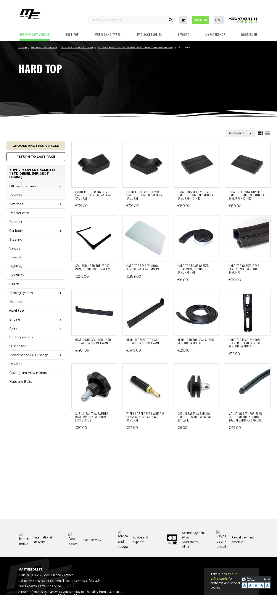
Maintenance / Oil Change (29, 355)
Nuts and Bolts (20, 382)
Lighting (15, 266)
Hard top (16, 311)
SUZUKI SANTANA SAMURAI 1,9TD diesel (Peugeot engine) (32, 174)
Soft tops (16, 204)
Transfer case (19, 213)
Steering (15, 240)
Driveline (16, 364)
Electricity (16, 275)
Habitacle (16, 302)
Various (14, 248)
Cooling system (21, 337)
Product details (94, 165)
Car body (16, 231)
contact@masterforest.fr (82, 581)
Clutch (14, 284)
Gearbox (15, 222)
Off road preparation (24, 186)
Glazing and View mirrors (28, 373)
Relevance (240, 133)
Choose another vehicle (36, 146)
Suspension (18, 346)
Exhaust (15, 257)
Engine (14, 319)
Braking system (21, 293)
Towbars (15, 195)
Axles (13, 328)
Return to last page (35, 157)
